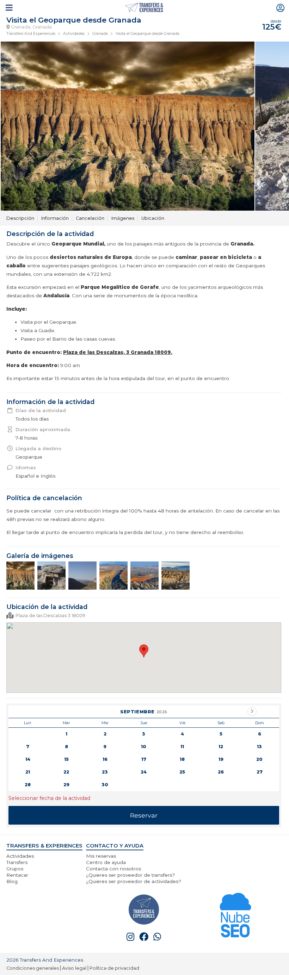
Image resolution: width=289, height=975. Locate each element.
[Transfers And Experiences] (145, 8)
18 (182, 759)
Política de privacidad (114, 968)
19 (221, 759)
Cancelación (90, 218)
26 (221, 772)
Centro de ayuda (106, 862)
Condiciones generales (32, 968)
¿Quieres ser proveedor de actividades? (133, 881)
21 (27, 772)
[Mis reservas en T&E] (280, 7)
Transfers (16, 862)
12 (221, 746)
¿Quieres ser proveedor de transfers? (130, 875)
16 (105, 759)
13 (259, 746)
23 (105, 772)
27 (260, 772)
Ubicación (152, 218)
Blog (12, 881)
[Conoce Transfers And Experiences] (143, 909)
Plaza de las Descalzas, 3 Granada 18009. (117, 352)
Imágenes (122, 218)
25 (182, 772)
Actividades (74, 33)
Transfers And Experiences (30, 33)
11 (182, 746)
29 (66, 784)
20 (259, 759)
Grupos (14, 868)
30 (105, 784)
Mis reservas (101, 856)
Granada (100, 33)
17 (143, 759)
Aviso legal (74, 968)
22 (66, 772)
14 (27, 759)
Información (55, 218)
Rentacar (17, 875)
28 (28, 784)
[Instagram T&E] (130, 936)
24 (144, 772)
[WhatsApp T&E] (157, 936)
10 (143, 746)
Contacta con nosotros (113, 868)
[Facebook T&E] (143, 936)
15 (66, 759)
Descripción (20, 218)
